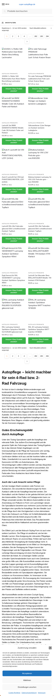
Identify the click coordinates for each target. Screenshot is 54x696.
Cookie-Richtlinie (14, 693)
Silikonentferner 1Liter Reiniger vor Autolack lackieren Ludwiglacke (39, 128)
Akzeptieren (27, 673)
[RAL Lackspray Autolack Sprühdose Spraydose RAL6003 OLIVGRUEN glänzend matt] (14, 310)
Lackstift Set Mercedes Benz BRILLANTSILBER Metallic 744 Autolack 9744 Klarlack (39, 278)
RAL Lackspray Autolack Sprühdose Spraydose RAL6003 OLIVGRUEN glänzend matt (13, 329)
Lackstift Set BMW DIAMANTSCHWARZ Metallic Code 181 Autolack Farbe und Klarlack (13, 129)
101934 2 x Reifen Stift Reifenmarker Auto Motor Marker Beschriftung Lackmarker (13, 78)
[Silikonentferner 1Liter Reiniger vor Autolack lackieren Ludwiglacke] (40, 109)
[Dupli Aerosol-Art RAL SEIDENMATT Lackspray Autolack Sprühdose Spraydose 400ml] (14, 259)
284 (47, 36)
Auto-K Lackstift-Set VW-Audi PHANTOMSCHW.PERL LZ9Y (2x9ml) (13, 179)
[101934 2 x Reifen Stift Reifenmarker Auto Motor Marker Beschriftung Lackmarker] (14, 59)
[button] (50, 648)
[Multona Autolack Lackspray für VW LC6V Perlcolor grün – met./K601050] (40, 160)
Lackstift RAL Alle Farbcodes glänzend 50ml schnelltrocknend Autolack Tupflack (13, 228)
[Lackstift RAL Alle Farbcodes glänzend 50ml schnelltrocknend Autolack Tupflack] (14, 209)
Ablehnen (27, 680)
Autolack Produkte (10, 73)
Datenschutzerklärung (29, 693)
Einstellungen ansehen (27, 687)
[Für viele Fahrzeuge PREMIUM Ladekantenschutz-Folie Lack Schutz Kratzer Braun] (40, 59)
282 (35, 36)
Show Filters (10, 22)
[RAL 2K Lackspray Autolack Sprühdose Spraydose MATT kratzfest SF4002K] (40, 310)
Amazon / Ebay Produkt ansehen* (14, 90)
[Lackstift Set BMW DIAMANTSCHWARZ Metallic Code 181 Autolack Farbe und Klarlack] (14, 109)
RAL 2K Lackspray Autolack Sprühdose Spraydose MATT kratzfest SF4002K (38, 329)
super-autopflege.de (27, 4)
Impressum (41, 693)
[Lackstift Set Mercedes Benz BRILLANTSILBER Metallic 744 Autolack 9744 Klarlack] (40, 259)
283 (41, 36)
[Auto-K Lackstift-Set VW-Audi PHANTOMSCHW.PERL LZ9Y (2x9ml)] (14, 160)
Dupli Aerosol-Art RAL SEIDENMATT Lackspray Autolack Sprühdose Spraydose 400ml (13, 279)
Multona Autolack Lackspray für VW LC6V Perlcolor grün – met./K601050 (39, 179)
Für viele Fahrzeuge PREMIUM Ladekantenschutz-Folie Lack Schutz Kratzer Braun (39, 78)
